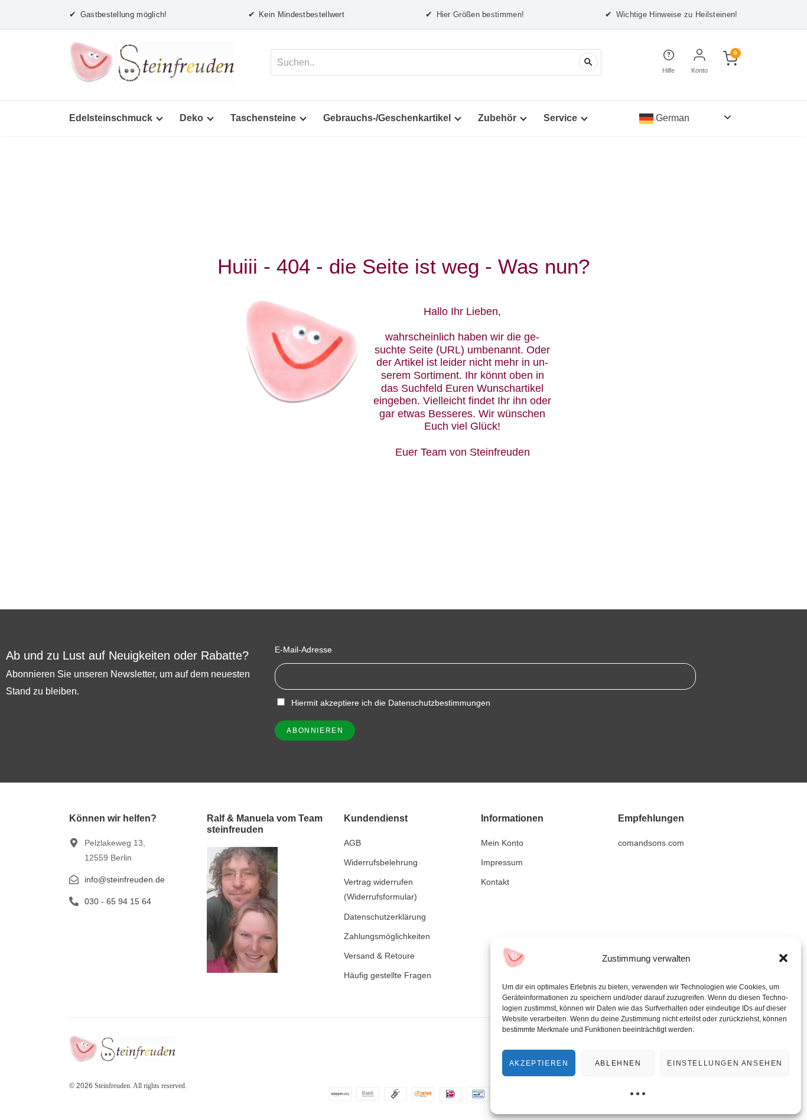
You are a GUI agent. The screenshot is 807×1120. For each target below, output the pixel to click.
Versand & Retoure (379, 955)
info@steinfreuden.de (124, 879)
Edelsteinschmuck (110, 118)
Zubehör (497, 118)
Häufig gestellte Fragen (387, 975)
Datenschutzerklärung (385, 916)
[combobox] (436, 62)
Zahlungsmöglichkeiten (387, 936)
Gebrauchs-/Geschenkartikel (387, 118)
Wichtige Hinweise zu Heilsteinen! (671, 14)
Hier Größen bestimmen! (474, 14)
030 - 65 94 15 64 (117, 901)
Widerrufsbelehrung (381, 862)
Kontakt (495, 882)
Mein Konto (502, 843)
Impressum (502, 862)
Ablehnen (618, 1063)
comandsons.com (651, 843)
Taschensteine (263, 118)
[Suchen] (588, 62)
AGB (352, 843)
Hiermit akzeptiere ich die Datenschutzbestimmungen (389, 702)
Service (560, 118)
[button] (783, 958)
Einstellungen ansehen (725, 1063)
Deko (191, 118)
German (671, 118)
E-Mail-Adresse (303, 649)
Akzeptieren (539, 1063)
